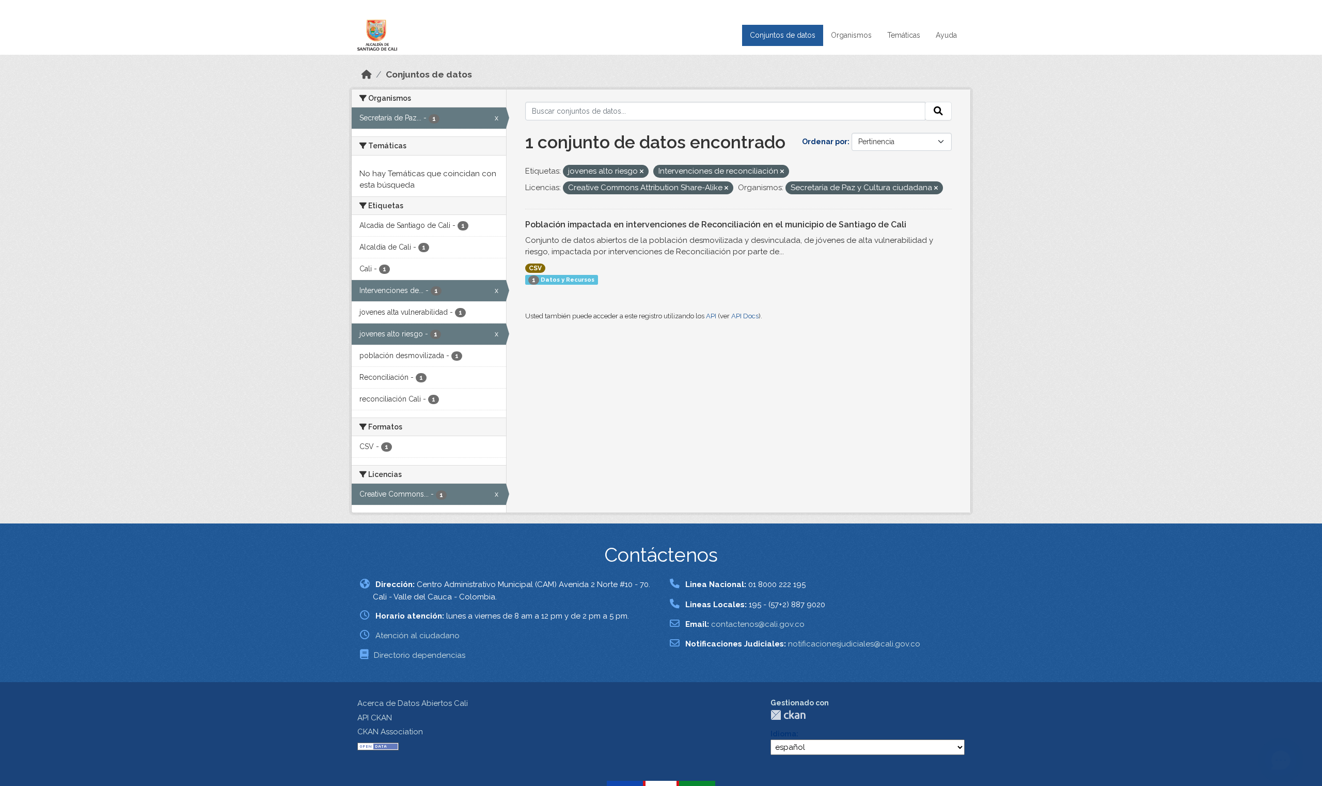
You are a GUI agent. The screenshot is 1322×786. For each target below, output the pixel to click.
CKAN (788, 715)
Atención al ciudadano (417, 635)
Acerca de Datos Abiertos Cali (412, 703)
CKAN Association (390, 731)
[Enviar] (938, 111)
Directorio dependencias (419, 655)
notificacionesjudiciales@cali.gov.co (854, 644)
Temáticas (903, 35)
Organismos (851, 35)
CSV (535, 268)
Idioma (783, 734)
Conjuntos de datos (782, 35)
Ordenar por (824, 141)
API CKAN (374, 717)
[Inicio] (366, 74)
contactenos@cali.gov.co (758, 624)
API (711, 316)
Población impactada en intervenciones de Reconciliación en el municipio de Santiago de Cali (715, 224)
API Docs (745, 316)
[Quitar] (641, 171)
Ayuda (946, 35)
